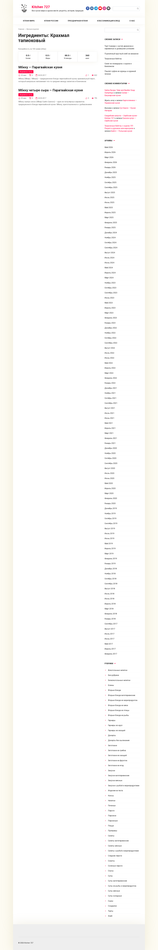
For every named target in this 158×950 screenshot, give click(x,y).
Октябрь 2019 (110, 518)
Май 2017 (109, 644)
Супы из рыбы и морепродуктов (122, 886)
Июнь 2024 (109, 263)
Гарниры (111, 720)
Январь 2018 (110, 619)
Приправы (112, 831)
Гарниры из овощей (116, 730)
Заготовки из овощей (117, 755)
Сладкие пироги (115, 856)
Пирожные (113, 821)
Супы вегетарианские (117, 881)
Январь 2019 (110, 563)
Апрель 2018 (110, 604)
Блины (111, 685)
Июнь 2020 (109, 478)
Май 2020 (109, 483)
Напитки (111, 801)
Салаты (111, 836)
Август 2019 (110, 528)
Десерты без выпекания (118, 740)
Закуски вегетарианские (118, 775)
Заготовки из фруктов (117, 760)
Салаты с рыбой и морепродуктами (123, 851)
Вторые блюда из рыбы (118, 715)
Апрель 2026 (110, 152)
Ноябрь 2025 (110, 177)
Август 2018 (110, 589)
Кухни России (51, 21)
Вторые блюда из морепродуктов (122, 700)
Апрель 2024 (110, 273)
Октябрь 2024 (110, 242)
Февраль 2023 (111, 318)
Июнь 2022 (109, 358)
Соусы (111, 871)
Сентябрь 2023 (111, 293)
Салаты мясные (115, 846)
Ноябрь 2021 (110, 393)
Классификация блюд (108, 21)
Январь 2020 (110, 503)
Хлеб (110, 916)
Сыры (110, 901)
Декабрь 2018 (111, 569)
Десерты (112, 735)
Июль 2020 (109, 473)
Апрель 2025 (110, 212)
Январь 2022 (110, 383)
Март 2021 (109, 433)
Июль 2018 (109, 594)
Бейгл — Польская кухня (121, 131)
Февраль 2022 (111, 378)
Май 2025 (109, 207)
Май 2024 (109, 268)
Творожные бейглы (113, 59)
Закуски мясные (115, 780)
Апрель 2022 (110, 368)
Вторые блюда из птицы (118, 710)
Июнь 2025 (109, 202)
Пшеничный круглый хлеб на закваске (121, 54)
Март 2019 (109, 554)
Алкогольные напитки (117, 670)
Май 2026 (109, 147)
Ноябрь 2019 (110, 513)
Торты (110, 911)
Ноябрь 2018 (110, 573)
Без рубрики (113, 675)
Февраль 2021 (111, 438)
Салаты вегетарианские (118, 841)
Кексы (111, 796)
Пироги (111, 811)
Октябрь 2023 (110, 288)
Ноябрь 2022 (110, 333)
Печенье (112, 805)
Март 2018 (109, 609)
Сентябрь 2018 (111, 584)
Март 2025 (109, 217)
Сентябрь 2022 (111, 343)
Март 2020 (109, 493)
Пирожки (112, 816)
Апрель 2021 (110, 428)
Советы (111, 861)
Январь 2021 (110, 443)
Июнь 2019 (109, 538)
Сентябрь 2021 (111, 403)
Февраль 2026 (111, 162)
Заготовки (112, 745)
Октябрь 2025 (110, 182)
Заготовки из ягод (116, 765)
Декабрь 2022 (111, 328)
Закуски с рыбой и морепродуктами (123, 785)
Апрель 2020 (110, 488)
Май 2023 (109, 303)
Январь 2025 (110, 227)
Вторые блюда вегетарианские (121, 695)
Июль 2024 (109, 258)
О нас (132, 21)
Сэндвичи (112, 906)
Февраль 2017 (111, 654)
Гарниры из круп (115, 725)
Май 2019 (109, 543)
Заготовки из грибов (117, 750)
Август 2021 (110, 408)
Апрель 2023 (110, 308)
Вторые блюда (114, 690)
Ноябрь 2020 (110, 453)
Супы (110, 876)
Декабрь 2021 (111, 388)
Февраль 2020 (111, 498)
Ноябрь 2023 (110, 283)
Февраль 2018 (111, 614)
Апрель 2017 (110, 649)
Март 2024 (109, 278)
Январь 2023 (110, 323)
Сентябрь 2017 (111, 624)
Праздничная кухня (78, 21)
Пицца (111, 826)
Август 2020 (110, 468)
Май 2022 (109, 363)
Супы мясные (114, 891)
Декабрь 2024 (111, 233)
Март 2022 (109, 373)
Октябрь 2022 (110, 338)
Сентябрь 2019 (111, 523)
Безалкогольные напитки (119, 680)
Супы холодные (115, 896)
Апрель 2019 (110, 548)
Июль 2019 (109, 533)
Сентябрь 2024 (111, 248)
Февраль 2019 (111, 558)
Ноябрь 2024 (110, 237)
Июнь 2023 (109, 298)
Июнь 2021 (109, 418)
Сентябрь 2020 (111, 463)
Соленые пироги (115, 866)
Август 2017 (110, 629)
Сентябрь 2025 (111, 187)
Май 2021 (109, 423)
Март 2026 (109, 157)
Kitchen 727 (41, 7)
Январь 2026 (110, 167)
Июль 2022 (109, 353)
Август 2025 (110, 192)
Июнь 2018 (109, 599)
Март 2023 (109, 313)
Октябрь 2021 (110, 398)
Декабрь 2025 (111, 172)
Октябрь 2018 (110, 579)
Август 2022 (110, 348)
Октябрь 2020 (110, 458)
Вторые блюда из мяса (118, 705)
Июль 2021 (109, 413)
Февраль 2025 (111, 222)
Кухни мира (29, 21)
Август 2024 (110, 253)
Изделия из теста (26, 72)
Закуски (111, 770)
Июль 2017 (109, 634)
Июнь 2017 (109, 639)
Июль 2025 (109, 197)
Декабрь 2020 (111, 448)
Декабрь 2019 (111, 508)
